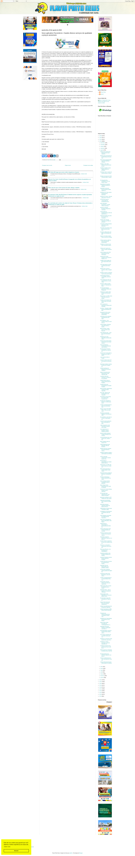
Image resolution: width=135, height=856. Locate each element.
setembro (102, 148)
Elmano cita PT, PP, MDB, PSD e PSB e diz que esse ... (105, 410)
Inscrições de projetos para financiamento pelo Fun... (106, 229)
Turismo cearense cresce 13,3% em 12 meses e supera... (105, 534)
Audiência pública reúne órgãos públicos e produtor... (105, 169)
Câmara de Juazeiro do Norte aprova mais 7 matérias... (105, 153)
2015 (100, 692)
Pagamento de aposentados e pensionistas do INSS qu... (105, 525)
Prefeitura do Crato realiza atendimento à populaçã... (105, 193)
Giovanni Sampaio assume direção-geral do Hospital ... (106, 558)
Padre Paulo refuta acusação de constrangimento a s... (105, 623)
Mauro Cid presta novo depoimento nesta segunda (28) (105, 373)
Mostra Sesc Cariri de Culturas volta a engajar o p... (106, 269)
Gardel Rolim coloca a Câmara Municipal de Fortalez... (105, 381)
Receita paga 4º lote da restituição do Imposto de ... (105, 350)
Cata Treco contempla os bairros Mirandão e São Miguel (105, 520)
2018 (100, 687)
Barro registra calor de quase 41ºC (105, 442)
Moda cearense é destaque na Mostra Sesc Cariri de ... (106, 651)
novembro (102, 144)
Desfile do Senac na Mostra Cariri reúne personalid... (106, 273)
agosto (102, 150)
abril (101, 672)
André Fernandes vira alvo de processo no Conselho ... (106, 217)
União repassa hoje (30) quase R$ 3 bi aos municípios (105, 253)
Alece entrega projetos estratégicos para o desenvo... (105, 482)
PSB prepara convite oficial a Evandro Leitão (106, 509)
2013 (100, 696)
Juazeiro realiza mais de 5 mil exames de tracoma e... (105, 361)
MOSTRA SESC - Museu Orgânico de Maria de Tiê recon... (105, 591)
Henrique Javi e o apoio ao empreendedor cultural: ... (106, 173)
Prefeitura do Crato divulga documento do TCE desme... (106, 619)
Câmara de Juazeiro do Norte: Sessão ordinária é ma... (106, 249)
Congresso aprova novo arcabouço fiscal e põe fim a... (105, 647)
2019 (100, 685)
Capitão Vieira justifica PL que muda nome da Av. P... (105, 261)
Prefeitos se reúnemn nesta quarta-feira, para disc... (106, 639)
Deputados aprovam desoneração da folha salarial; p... (105, 189)
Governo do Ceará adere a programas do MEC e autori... (106, 354)
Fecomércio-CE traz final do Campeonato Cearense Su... (105, 398)
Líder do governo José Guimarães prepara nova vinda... (105, 426)
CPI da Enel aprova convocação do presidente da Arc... (105, 200)
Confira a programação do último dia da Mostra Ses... (105, 406)
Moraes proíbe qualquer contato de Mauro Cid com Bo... (105, 434)
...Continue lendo (83, 173)
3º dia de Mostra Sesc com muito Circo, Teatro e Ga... (106, 438)
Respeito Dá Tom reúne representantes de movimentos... (105, 313)
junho (101, 668)
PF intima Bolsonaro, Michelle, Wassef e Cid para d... (105, 655)
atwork (102, 94)
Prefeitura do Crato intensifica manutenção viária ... (105, 338)
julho (101, 666)
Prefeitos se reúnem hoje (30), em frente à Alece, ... (105, 245)
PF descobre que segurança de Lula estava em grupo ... (105, 494)
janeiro (102, 677)
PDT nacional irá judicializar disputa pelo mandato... (106, 305)
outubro (102, 146)
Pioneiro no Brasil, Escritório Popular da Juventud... (105, 208)
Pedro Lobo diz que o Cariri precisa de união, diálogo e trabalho (63, 187)
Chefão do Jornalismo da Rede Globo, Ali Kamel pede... (105, 301)
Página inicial (68, 165)
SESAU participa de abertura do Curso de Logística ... (105, 369)
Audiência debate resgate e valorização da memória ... (106, 453)
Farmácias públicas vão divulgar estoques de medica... (105, 554)
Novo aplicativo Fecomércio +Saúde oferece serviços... (105, 204)
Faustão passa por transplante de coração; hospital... (105, 385)
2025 (100, 137)
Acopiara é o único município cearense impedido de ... (105, 642)
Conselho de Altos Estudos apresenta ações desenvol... (106, 225)
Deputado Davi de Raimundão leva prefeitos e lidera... (104, 566)
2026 (100, 135)
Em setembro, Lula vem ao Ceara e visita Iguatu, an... (106, 418)
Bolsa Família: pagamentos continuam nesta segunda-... (106, 389)
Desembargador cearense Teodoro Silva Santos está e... (105, 631)
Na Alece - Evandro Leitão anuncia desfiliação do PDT (105, 309)
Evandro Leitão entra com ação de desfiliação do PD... (105, 233)
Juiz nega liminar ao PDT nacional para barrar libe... (105, 265)
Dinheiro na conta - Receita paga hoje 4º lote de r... (106, 197)
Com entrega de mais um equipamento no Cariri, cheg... (105, 281)
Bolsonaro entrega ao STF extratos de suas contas (105, 498)
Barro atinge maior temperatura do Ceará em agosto (105, 486)
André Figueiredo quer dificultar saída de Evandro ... (105, 445)
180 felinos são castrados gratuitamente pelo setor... (105, 317)
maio (101, 670)
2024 (100, 139)
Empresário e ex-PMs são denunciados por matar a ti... (105, 466)
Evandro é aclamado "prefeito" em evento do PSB (105, 414)
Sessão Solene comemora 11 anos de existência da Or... (106, 542)
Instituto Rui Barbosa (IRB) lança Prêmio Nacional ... (106, 610)
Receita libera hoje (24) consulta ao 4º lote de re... (105, 599)
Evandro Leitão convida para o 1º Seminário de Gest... (105, 285)
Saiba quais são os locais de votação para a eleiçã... (105, 587)
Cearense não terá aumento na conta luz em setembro (105, 377)
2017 (100, 689)
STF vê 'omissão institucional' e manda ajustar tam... (105, 457)
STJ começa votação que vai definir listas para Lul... (105, 635)
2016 (100, 690)
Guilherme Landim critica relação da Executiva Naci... (105, 293)
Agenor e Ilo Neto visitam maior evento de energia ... (106, 237)
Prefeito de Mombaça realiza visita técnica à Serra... (105, 478)
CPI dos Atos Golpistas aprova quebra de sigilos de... (106, 570)
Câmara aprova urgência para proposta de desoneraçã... (105, 241)
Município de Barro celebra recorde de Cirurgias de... (106, 365)
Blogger (81, 853)
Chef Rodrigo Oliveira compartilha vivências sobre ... (105, 276)
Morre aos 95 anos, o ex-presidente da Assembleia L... (105, 550)
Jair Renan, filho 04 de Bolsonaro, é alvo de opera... (105, 574)
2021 (100, 681)
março (101, 673)
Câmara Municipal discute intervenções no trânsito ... (106, 663)
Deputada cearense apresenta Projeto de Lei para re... (106, 538)
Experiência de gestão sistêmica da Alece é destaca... (105, 185)
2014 (100, 694)
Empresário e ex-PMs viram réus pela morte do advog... (106, 297)
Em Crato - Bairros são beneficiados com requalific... (105, 393)
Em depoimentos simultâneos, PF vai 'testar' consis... (105, 181)
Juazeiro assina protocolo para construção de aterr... (105, 422)
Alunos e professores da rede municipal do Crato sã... (106, 659)
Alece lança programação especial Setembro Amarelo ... (105, 161)
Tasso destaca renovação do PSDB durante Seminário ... (105, 516)
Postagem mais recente (47, 165)
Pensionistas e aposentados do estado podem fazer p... (105, 462)
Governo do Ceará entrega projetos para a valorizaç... (106, 490)
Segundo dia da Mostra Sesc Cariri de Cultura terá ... (105, 501)
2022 (100, 679)
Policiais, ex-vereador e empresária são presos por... (105, 546)
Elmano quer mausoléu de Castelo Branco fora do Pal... (106, 157)
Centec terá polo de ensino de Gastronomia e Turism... (106, 562)
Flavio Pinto (103, 92)
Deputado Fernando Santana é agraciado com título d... (105, 627)
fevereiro (102, 675)
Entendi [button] (16, 850)
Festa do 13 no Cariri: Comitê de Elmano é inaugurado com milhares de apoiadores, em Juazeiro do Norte (69, 180)
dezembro (102, 142)
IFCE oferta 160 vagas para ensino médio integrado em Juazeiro (63, 172)
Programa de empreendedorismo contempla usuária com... (105, 615)
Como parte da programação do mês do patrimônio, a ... (106, 212)
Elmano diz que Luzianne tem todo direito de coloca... (105, 449)
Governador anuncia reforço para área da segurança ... (105, 583)
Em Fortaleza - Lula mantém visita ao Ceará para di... (106, 321)
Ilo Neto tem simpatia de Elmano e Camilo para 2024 (105, 402)
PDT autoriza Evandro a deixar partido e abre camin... (105, 470)
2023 (100, 141)
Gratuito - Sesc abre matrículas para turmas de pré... (105, 165)
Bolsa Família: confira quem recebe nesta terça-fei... (105, 329)
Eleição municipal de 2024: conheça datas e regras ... (106, 177)
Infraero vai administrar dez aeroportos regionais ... (106, 607)
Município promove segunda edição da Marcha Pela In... (105, 505)
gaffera (71, 853)
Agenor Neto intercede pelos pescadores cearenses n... (105, 603)
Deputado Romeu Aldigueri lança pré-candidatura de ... (106, 474)
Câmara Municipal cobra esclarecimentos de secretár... (105, 530)
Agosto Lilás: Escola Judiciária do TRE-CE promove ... (105, 221)
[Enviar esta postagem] (60, 159)
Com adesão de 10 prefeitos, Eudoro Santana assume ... (105, 430)
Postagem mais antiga (88, 165)
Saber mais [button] (7, 846)
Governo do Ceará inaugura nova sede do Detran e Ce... (105, 257)
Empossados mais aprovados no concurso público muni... (105, 595)
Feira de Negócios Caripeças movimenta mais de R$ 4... (105, 346)
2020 (100, 683)
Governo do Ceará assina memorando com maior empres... (105, 342)
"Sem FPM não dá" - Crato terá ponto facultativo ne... (105, 334)
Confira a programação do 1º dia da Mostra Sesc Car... (105, 579)
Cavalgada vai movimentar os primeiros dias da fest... (106, 512)
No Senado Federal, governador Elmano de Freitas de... (105, 289)
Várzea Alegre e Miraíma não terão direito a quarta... (105, 325)
